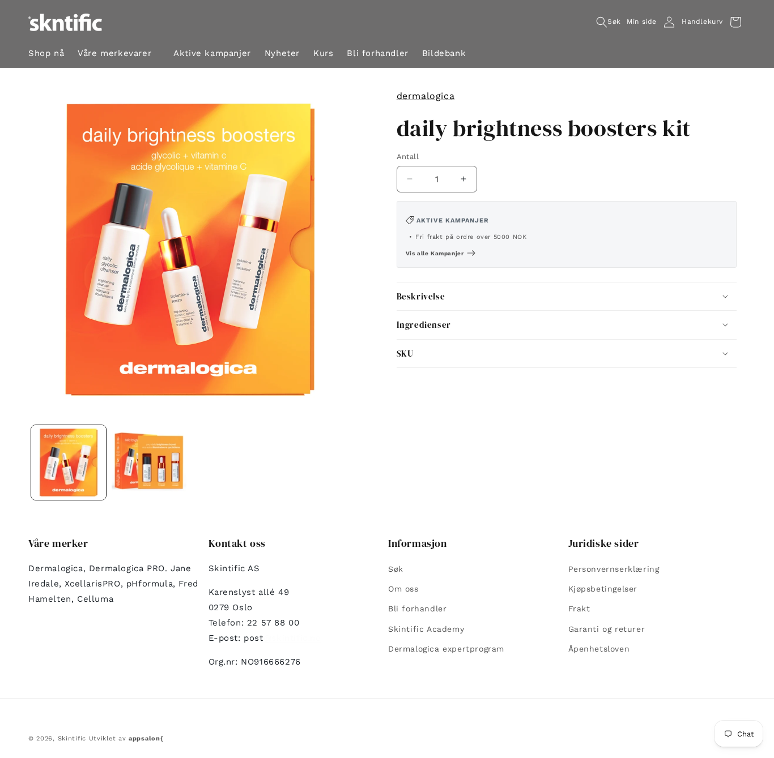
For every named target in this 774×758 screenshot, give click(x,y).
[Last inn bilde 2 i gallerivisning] (149, 462)
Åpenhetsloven (599, 648)
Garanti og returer (606, 628)
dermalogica (426, 96)
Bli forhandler (417, 608)
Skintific (72, 738)
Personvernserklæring (614, 568)
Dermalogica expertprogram (446, 648)
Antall (408, 156)
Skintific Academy (426, 628)
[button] (119, 54)
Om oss (403, 588)
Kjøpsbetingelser (603, 588)
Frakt (579, 608)
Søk (395, 568)
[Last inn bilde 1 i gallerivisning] (68, 462)
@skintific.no (292, 638)
